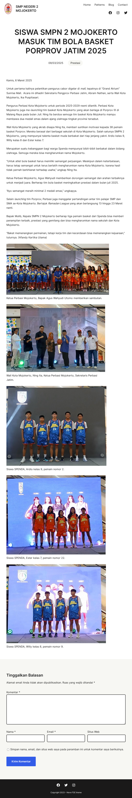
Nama (11, 731)
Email (51, 731)
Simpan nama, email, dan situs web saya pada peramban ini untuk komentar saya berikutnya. (67, 749)
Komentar (13, 692)
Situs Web (93, 731)
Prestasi (75, 63)
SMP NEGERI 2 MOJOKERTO (27, 9)
